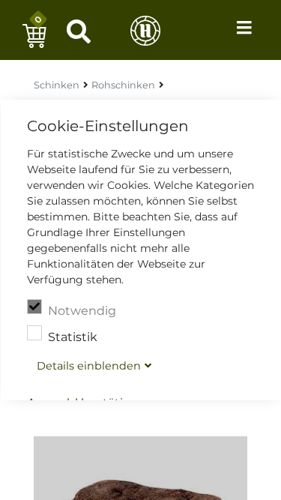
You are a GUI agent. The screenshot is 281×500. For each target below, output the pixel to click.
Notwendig (81, 311)
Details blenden (88, 366)
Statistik (72, 337)
